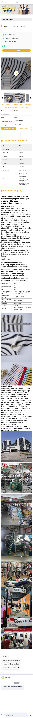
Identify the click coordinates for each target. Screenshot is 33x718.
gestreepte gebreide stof (11, 668)
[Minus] (31, 677)
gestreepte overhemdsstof (11, 660)
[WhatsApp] (3, 46)
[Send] (30, 715)
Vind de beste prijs (9, 128)
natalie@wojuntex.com (12, 38)
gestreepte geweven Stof (11, 664)
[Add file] (2, 715)
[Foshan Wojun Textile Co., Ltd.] (17, 2)
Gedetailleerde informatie (11, 134)
